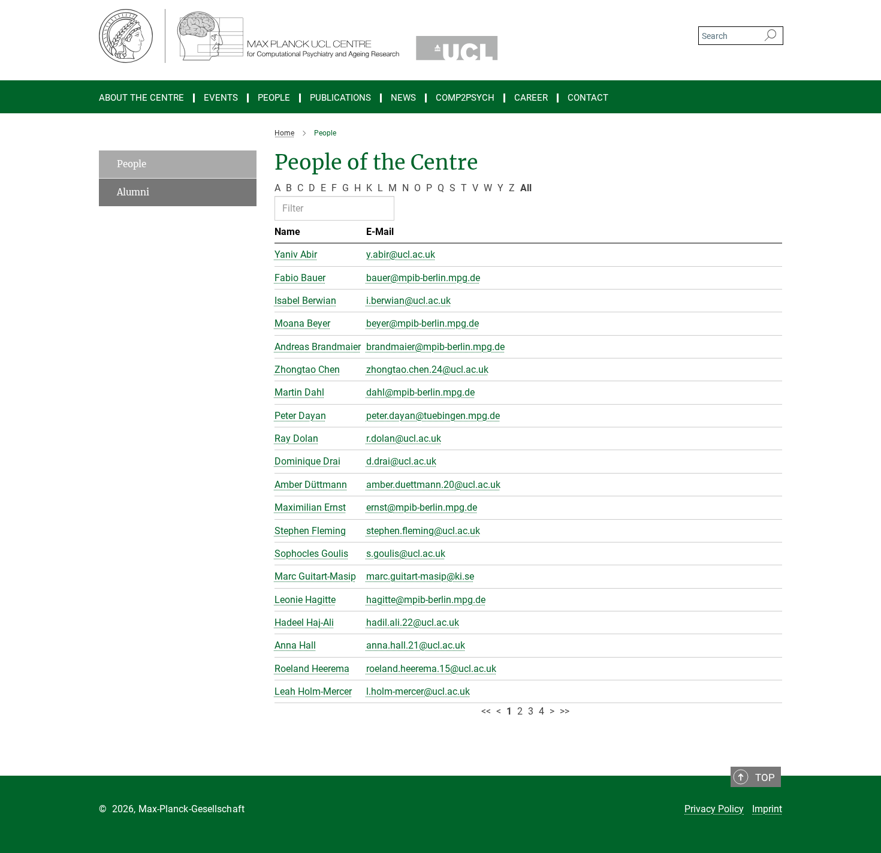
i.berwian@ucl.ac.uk (408, 300)
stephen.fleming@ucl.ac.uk (423, 530)
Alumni (133, 192)
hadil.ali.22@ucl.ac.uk (412, 622)
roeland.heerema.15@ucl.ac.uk (431, 668)
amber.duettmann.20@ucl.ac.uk (433, 484)
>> (564, 711)
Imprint (767, 809)
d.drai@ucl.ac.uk (401, 461)
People (131, 164)
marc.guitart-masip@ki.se (420, 576)
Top (765, 777)
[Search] (770, 36)
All (526, 188)
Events (221, 98)
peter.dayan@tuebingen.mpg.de (433, 415)
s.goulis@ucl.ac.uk (405, 553)
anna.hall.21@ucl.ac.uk (415, 645)
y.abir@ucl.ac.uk (400, 254)
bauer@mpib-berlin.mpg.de (423, 278)
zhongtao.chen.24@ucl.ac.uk (427, 369)
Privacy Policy (714, 809)
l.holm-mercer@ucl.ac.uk (418, 691)
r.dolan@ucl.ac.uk (403, 438)
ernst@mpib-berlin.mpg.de (421, 507)
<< (486, 711)
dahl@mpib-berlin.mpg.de (420, 392)
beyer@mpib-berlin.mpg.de (422, 323)
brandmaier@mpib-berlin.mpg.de (435, 346)
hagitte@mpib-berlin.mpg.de (425, 599)
